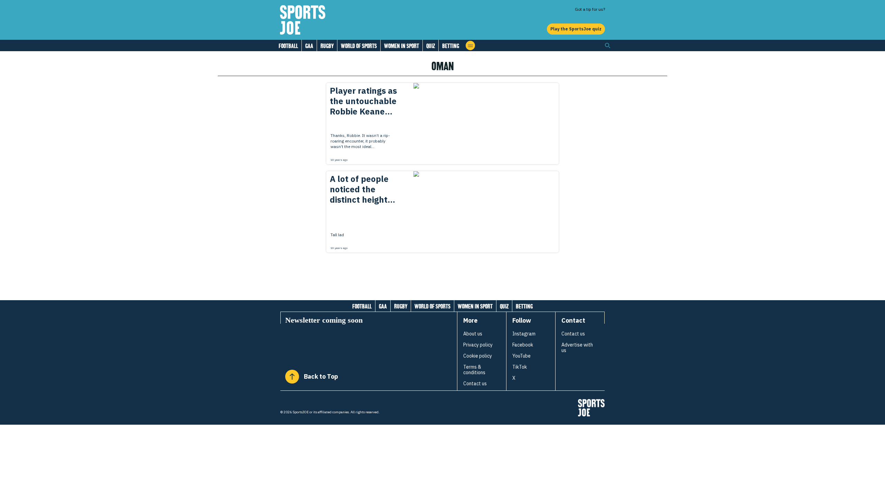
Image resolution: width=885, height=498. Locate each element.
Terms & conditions (474, 369)
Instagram (523, 333)
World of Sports (359, 45)
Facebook (522, 345)
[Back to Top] (292, 377)
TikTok (519, 367)
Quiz (430, 45)
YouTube (521, 356)
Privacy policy (478, 345)
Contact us (475, 383)
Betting (450, 45)
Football (288, 45)
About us (472, 333)
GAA (309, 45)
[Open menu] (470, 45)
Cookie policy (477, 356)
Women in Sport (401, 45)
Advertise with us (577, 347)
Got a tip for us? (590, 9)
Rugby (327, 45)
